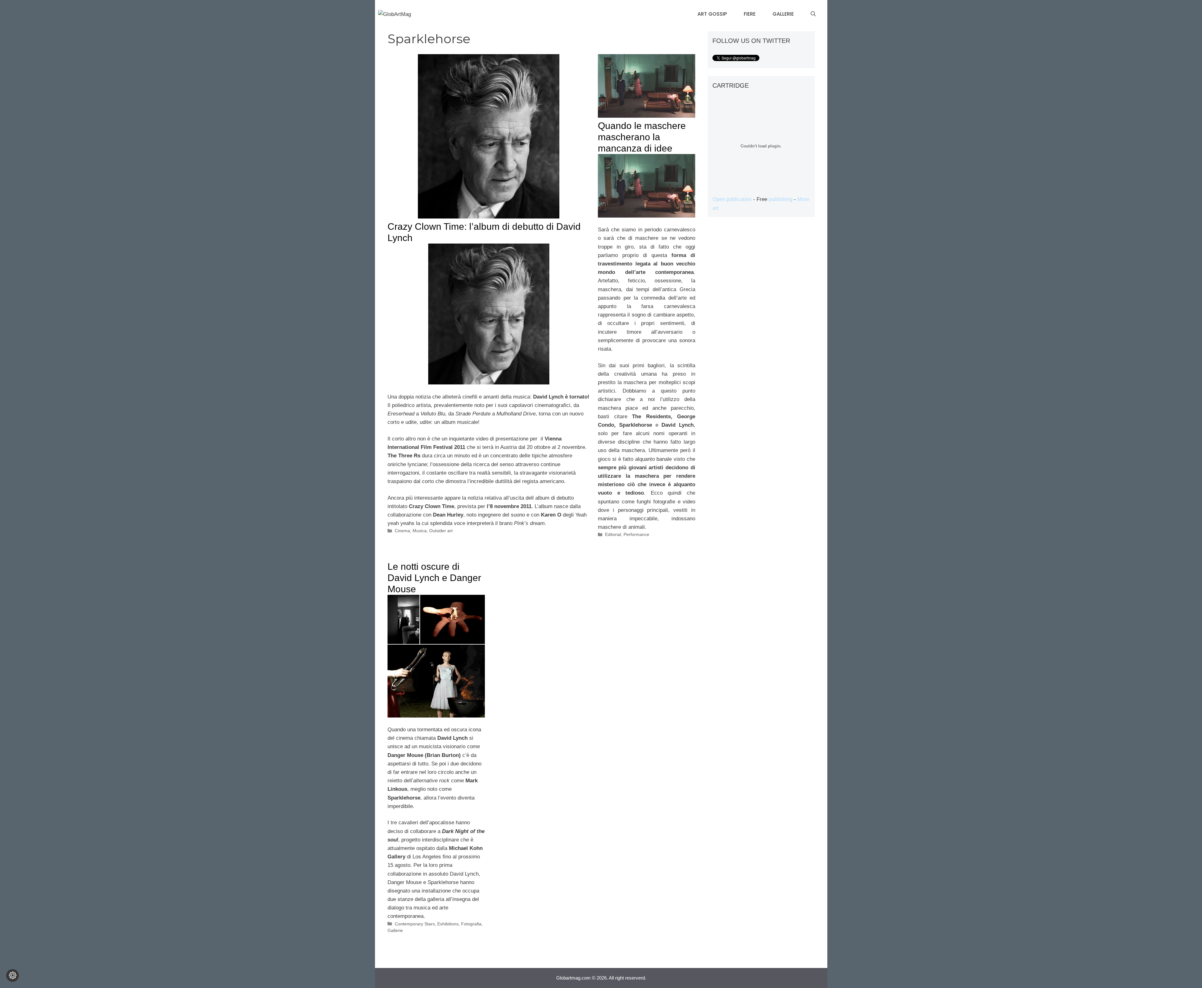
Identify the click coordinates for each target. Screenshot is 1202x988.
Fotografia (471, 923)
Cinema (402, 530)
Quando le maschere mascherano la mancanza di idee (642, 137)
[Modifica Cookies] (12, 975)
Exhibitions (448, 923)
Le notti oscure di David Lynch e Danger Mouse (434, 577)
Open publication (732, 199)
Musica (420, 530)
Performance (636, 534)
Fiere (750, 14)
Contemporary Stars (415, 923)
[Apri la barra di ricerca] (813, 14)
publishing (780, 199)
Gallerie (783, 14)
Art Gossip (712, 14)
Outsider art (441, 530)
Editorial (613, 534)
